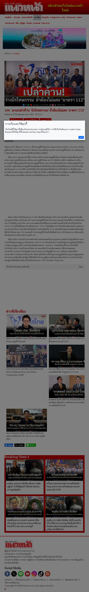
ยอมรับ (81, 137)
